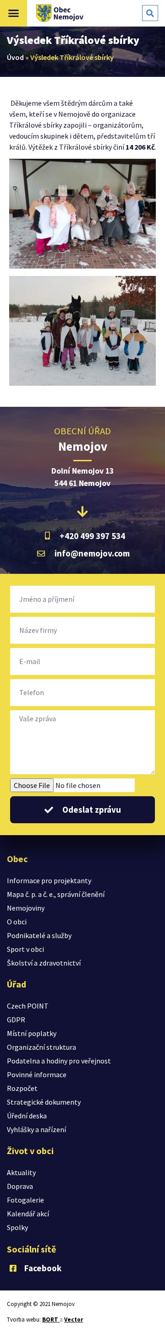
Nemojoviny (25, 907)
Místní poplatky (31, 1033)
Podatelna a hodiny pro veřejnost (59, 1060)
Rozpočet (22, 1088)
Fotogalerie (25, 1199)
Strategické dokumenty (44, 1101)
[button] (13, 13)
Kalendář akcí (28, 1213)
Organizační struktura (41, 1047)
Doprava (20, 1186)
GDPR (16, 1019)
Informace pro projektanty (49, 880)
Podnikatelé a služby (39, 935)
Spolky (17, 1227)
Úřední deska (27, 1115)
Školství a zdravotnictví (44, 962)
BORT (51, 1319)
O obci (17, 921)
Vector (73, 1319)
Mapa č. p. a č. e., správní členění (55, 894)
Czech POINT (28, 1005)
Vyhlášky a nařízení (36, 1129)
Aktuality (21, 1172)
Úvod (15, 57)
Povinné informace (36, 1074)
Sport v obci (25, 949)
